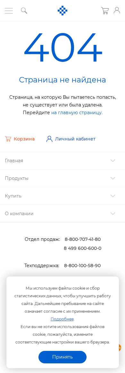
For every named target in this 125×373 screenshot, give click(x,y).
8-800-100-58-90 (82, 265)
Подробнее (62, 319)
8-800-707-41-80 (83, 239)
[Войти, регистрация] (117, 10)
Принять (62, 357)
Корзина (24, 139)
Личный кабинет (75, 139)
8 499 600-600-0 (82, 248)
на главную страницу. (77, 112)
